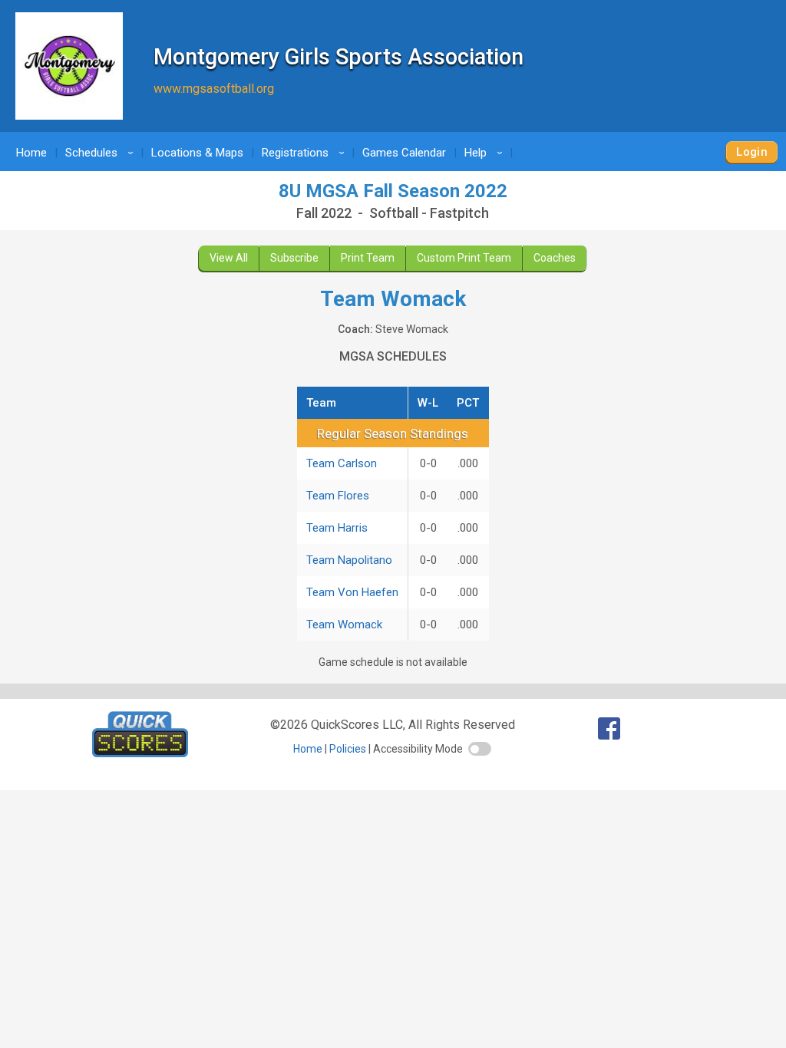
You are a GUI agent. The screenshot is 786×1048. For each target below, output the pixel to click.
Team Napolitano (349, 560)
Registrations (305, 153)
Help (485, 153)
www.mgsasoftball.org (214, 88)
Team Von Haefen (352, 592)
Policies (347, 749)
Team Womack (344, 624)
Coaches (554, 258)
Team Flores (337, 496)
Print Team (368, 258)
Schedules (101, 153)
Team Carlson (341, 463)
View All (229, 258)
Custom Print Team (464, 258)
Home (31, 153)
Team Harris (337, 528)
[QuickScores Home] (140, 753)
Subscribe (294, 258)
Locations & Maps (197, 153)
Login (752, 152)
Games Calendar (404, 153)
